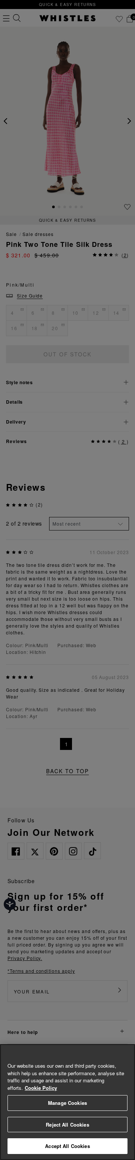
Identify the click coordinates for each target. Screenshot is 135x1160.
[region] (67, 1102)
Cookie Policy (41, 1087)
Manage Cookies (67, 1102)
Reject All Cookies (67, 1124)
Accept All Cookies (67, 1145)
